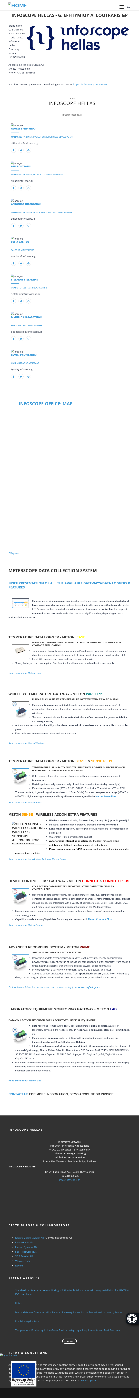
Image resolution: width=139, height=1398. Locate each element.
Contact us (18, 1094)
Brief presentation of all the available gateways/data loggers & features (69, 585)
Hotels (18, 1303)
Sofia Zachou (20, 241)
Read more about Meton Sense (25, 802)
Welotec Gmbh (23, 1261)
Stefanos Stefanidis (24, 279)
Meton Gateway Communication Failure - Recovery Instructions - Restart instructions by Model (68, 1312)
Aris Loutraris (21, 166)
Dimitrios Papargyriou (26, 317)
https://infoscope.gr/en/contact (90, 84)
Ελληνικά (13, 553)
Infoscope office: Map (46, 404)
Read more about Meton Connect (26, 925)
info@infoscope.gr (69, 1179)
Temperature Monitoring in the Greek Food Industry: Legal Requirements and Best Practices (67, 1330)
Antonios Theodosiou (26, 204)
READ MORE (69, 1341)
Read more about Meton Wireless (26, 743)
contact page (88, 1380)
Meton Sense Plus (105, 796)
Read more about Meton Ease (24, 673)
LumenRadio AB (24, 1242)
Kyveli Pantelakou (24, 355)
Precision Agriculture (27, 1321)
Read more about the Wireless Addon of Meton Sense (37, 859)
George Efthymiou (23, 128)
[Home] (17, 5)
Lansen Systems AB (26, 1247)
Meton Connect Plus (100, 919)
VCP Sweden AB (24, 1256)
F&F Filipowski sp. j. (26, 1251)
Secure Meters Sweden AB (29, 1237)
